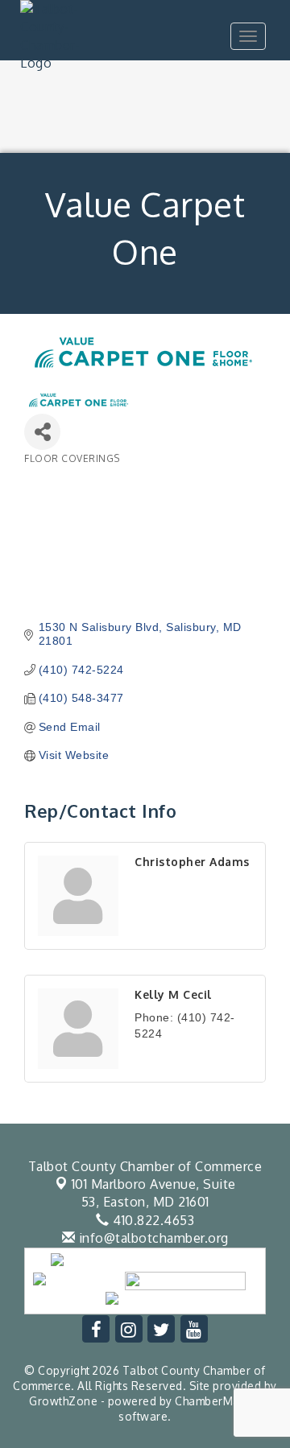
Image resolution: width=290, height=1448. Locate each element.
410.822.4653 (152, 1220)
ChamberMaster (218, 1401)
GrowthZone (63, 1401)
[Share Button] (42, 432)
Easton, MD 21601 (154, 1193)
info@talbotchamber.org (152, 1238)
